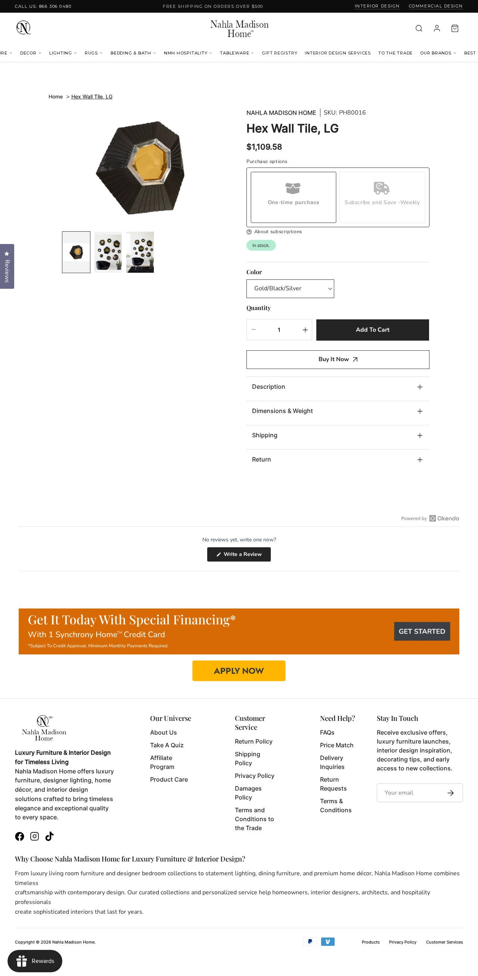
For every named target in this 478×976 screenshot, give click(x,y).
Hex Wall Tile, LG (91, 96)
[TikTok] (49, 837)
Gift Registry (279, 53)
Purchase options (266, 162)
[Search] (419, 28)
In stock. (261, 245)
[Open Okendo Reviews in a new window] (430, 518)
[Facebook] (19, 837)
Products (371, 942)
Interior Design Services (337, 53)
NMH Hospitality (186, 53)
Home (56, 96)
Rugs (91, 53)
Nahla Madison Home (281, 112)
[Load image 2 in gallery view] (108, 252)
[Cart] (455, 28)
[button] (337, 231)
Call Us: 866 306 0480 (43, 6)
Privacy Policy (402, 942)
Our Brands (435, 53)
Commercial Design (436, 6)
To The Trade (395, 53)
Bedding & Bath (131, 53)
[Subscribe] (448, 792)
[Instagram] (34, 837)
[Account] (437, 28)
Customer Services (444, 942)
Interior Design (377, 6)
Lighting (60, 53)
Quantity (258, 308)
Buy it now (334, 359)
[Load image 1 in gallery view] (76, 252)
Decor (28, 53)
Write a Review (246, 556)
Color (254, 272)
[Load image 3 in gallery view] (140, 252)
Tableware (234, 53)
